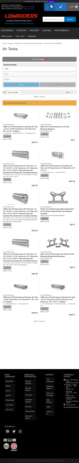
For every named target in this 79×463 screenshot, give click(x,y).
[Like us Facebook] (7, 431)
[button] (59, 19)
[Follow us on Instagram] (20, 431)
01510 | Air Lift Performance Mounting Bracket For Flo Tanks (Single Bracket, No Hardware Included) (57, 211)
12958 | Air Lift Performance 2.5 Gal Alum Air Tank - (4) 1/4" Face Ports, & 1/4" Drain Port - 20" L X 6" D (57, 168)
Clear (57, 85)
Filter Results (41, 59)
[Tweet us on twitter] (14, 431)
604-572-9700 (71, 405)
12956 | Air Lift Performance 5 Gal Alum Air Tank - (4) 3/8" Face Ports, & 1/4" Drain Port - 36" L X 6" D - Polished (21, 299)
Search (21, 85)
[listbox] (39, 69)
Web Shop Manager (58, 460)
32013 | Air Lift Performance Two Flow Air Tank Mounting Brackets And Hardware (57, 255)
